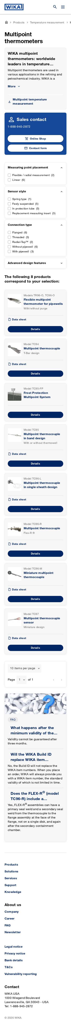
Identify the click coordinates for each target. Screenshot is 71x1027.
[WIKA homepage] (14, 7)
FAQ (13, 719)
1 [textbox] (19, 680)
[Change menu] (62, 7)
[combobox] (24, 668)
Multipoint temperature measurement (30, 102)
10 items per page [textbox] (22, 668)
